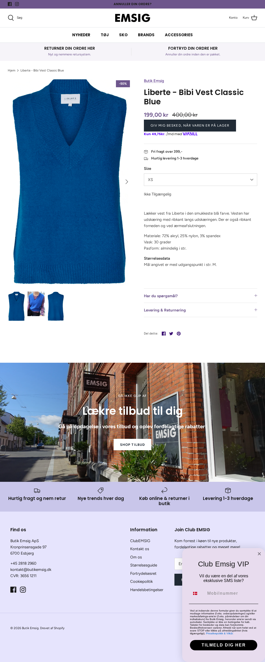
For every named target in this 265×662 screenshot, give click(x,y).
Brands (146, 35)
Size (147, 168)
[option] (70, 182)
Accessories (179, 35)
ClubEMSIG (140, 541)
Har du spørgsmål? (161, 296)
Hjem (11, 70)
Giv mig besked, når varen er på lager (190, 125)
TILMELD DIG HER (224, 645)
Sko (123, 35)
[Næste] (126, 181)
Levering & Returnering (165, 310)
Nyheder (81, 35)
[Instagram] (17, 4)
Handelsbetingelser (146, 589)
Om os (136, 557)
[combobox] (197, 593)
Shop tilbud (132, 445)
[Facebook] (10, 4)
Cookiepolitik (141, 581)
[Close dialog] (259, 554)
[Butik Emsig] (132, 18)
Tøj (105, 35)
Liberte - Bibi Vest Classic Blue (42, 70)
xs (150, 179)
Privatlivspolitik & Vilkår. (219, 633)
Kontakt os (139, 549)
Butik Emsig (154, 80)
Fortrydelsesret (143, 573)
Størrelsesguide (143, 565)
